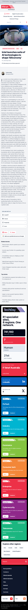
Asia (5, 547)
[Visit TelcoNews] (9, 523)
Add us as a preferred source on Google (14, 236)
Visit (5, 413)
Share (5, 232)
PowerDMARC (4, 608)
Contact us (6, 572)
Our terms (5, 592)
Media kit (12, 413)
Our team (5, 588)
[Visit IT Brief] (9, 481)
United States (7, 554)
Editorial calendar (7, 575)
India (16, 547)
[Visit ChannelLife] (9, 420)
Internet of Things (14, 18)
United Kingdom (16, 551)
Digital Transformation (17, 13)
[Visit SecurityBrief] (9, 502)
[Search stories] (26, 561)
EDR (18, 48)
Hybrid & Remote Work (19, 16)
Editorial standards (8, 578)
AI (21, 48)
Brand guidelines (7, 568)
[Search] (20, 22)
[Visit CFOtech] (9, 399)
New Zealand (7, 551)
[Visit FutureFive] (9, 461)
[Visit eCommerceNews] (9, 440)
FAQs (4, 582)
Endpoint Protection (8, 48)
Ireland (21, 547)
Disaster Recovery (7, 16)
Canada (10, 547)
